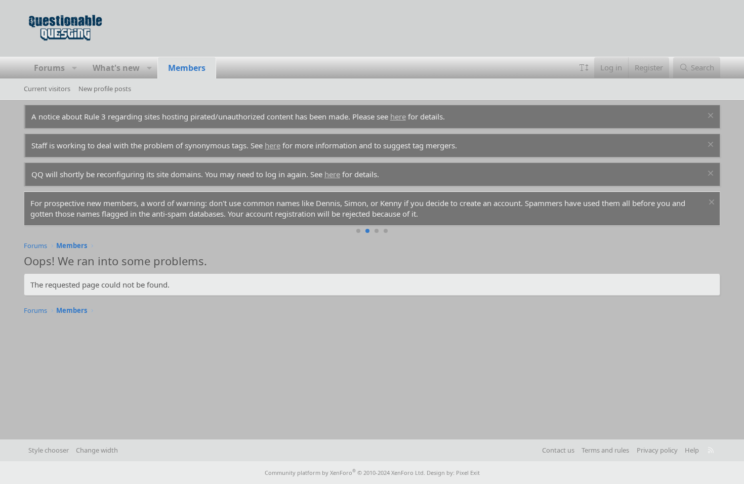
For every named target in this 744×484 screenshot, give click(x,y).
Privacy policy (657, 450)
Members (186, 67)
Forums (49, 67)
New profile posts (104, 88)
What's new (116, 67)
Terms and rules (605, 450)
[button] (74, 67)
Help (692, 450)
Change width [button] (97, 450)
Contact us (558, 450)
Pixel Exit (468, 472)
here (398, 116)
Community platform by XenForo (345, 472)
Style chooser (48, 450)
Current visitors (47, 88)
